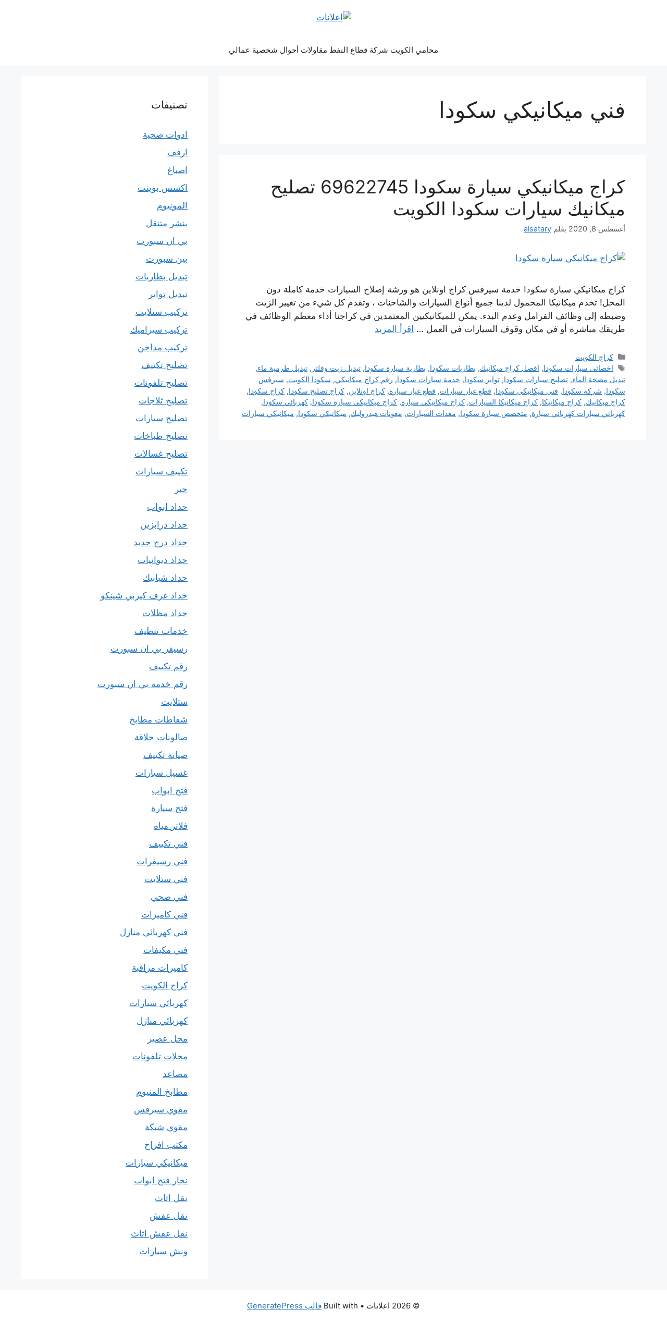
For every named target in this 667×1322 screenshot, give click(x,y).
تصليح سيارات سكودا (536, 379)
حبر (181, 489)
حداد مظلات (165, 613)
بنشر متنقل (167, 223)
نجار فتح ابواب (161, 1180)
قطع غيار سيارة (412, 390)
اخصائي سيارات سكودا (578, 367)
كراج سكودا (267, 390)
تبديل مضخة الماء (598, 379)
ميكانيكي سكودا (322, 413)
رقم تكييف (168, 666)
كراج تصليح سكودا (316, 390)
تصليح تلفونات (161, 382)
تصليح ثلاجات (163, 400)
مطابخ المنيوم (162, 1091)
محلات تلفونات (160, 1056)
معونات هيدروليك (376, 413)
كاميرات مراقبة (160, 967)
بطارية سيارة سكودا (395, 367)
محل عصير (167, 1038)
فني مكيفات (165, 950)
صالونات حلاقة (161, 737)
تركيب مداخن (163, 347)
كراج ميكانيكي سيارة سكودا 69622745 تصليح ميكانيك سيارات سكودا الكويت (447, 197)
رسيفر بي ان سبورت (149, 648)
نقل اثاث (171, 1198)
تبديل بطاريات (161, 276)
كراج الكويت (594, 356)
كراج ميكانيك (605, 401)
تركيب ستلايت (161, 312)
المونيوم (172, 205)
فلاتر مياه (171, 826)
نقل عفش (169, 1215)
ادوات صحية (165, 134)
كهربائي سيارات (158, 1003)
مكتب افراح (166, 1145)
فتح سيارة (169, 808)
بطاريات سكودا (453, 367)
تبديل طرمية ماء (282, 367)
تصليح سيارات (161, 418)
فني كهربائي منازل (154, 932)
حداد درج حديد (160, 542)
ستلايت (174, 701)
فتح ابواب (170, 790)
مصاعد (175, 1074)
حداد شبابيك (165, 577)
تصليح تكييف (164, 365)
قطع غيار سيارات (465, 390)
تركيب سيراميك (159, 329)
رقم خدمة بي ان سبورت (142, 684)
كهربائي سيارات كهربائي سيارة (578, 413)
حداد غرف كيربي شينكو (144, 595)
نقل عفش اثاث (159, 1233)
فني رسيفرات (162, 861)
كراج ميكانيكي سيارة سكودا (354, 401)
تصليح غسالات (161, 453)
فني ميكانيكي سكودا (527, 390)
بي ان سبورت (162, 241)
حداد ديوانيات (163, 560)
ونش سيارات (163, 1251)
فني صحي (169, 896)
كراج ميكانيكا (562, 401)
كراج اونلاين (367, 390)
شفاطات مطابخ (158, 719)
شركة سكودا (582, 390)
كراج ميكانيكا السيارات (503, 401)
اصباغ (177, 170)
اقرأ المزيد (394, 329)
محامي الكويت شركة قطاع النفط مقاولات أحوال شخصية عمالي (333, 50)
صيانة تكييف (165, 755)
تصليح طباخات (161, 436)
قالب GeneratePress (284, 1306)
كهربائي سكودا (285, 401)
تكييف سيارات (161, 471)
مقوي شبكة (166, 1127)
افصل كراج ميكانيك (509, 367)
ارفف (177, 152)
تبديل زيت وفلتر (336, 367)
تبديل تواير (168, 294)
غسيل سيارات (161, 772)
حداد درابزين (164, 524)
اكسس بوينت (163, 187)
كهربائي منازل (162, 1020)
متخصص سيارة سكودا (493, 413)
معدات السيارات (431, 413)
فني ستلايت (166, 879)
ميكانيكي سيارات (268, 413)
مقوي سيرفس (161, 1109)
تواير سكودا (482, 379)
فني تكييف (168, 843)
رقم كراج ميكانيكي (364, 379)
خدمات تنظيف (161, 631)
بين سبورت (167, 258)
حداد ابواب (167, 506)
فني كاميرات (164, 914)
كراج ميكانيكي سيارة (433, 401)
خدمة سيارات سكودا (428, 379)
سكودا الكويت (309, 379)
